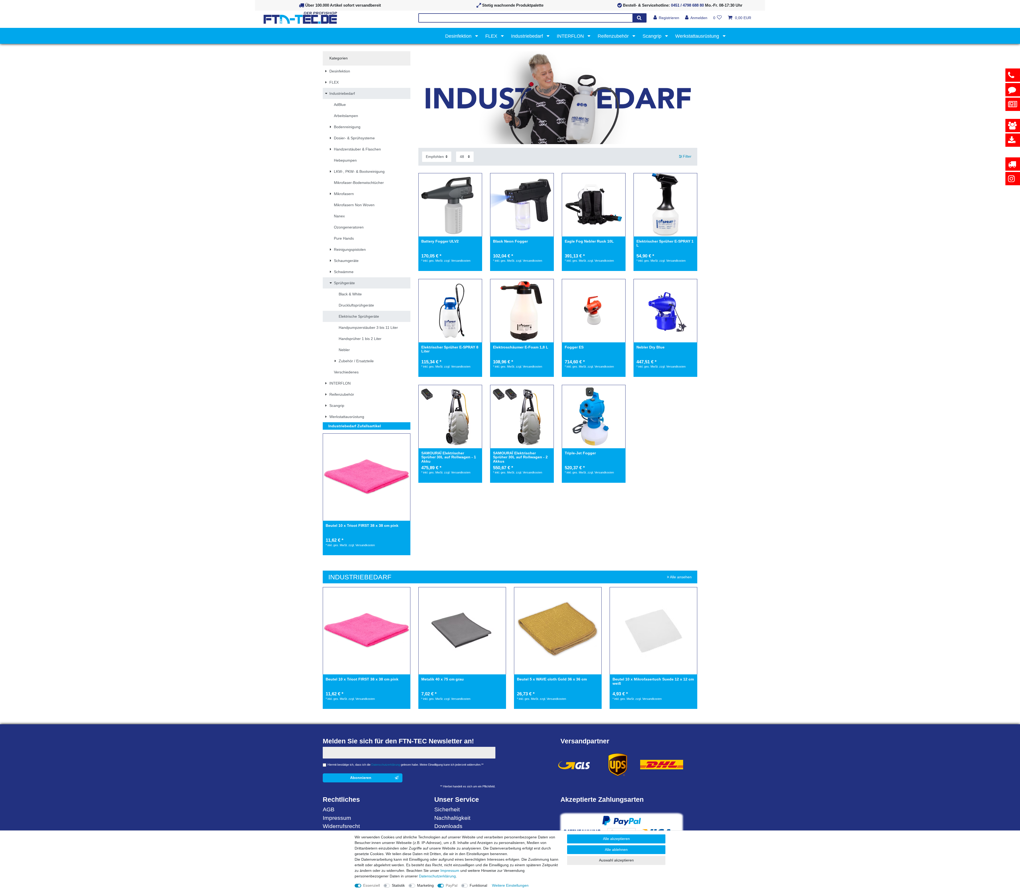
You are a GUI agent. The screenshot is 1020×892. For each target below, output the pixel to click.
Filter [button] (687, 156)
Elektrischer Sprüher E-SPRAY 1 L (665, 243)
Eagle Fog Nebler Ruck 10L (589, 241)
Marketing (425, 885)
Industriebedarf (527, 36)
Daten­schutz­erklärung (437, 876)
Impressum (337, 818)
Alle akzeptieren (616, 839)
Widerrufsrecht (341, 826)
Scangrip (653, 36)
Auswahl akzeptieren (616, 860)
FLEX (492, 36)
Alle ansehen (680, 577)
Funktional (478, 885)
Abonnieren (360, 777)
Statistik (398, 885)
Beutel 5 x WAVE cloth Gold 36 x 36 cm (552, 679)
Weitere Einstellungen (510, 885)
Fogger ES (574, 347)
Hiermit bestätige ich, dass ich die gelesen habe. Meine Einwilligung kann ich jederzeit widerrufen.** (405, 764)
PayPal (451, 885)
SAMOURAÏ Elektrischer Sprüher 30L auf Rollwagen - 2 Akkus (520, 457)
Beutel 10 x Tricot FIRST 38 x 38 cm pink (362, 526)
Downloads (448, 826)
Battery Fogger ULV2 (440, 241)
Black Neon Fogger (510, 241)
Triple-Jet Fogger (580, 453)
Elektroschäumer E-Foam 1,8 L (520, 347)
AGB (328, 809)
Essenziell (371, 885)
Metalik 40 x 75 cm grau (442, 679)
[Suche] (639, 18)
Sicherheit (447, 809)
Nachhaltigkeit (452, 818)
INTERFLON (571, 36)
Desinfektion (459, 36)
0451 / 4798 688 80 (687, 5)
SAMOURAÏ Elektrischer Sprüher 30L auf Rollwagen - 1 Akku (448, 457)
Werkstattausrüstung (697, 36)
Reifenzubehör (614, 36)
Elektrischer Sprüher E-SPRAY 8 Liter (449, 349)
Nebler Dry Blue (650, 347)
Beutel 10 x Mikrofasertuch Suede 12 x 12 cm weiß (653, 681)
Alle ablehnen (616, 849)
